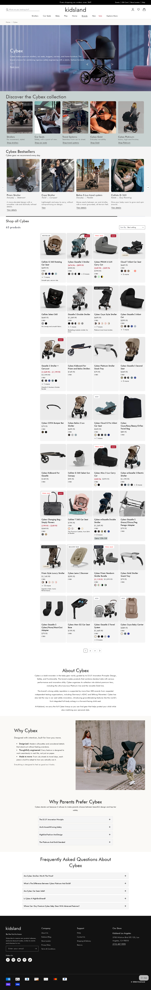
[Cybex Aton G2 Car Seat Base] (79, 609)
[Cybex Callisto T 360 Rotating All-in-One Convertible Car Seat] (79, 504)
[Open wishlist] (138, 9)
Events (117, 2)
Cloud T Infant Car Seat (131, 261)
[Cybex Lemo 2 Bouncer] (79, 557)
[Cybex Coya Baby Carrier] (132, 609)
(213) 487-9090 (119, 944)
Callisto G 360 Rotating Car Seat (52, 263)
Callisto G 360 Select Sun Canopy (79, 474)
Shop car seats (41, 143)
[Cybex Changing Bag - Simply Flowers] (53, 504)
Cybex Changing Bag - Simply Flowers (51, 521)
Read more (14, 67)
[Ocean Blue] (49, 273)
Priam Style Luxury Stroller (53, 572)
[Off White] (132, 271)
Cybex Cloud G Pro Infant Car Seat (105, 424)
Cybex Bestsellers (20, 151)
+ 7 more (98, 327)
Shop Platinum (124, 143)
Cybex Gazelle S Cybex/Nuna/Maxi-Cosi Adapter (52, 627)
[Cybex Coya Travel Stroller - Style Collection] (106, 298)
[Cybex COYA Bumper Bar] (53, 407)
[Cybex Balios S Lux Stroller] (79, 407)
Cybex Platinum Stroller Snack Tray (104, 367)
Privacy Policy (45, 945)
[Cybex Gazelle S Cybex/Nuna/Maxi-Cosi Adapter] (53, 609)
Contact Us (81, 937)
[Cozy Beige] (128, 271)
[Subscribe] (35, 948)
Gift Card (125, 2)
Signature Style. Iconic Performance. (49, 589)
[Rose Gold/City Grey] (52, 582)
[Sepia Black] (79, 528)
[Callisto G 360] (127, 175)
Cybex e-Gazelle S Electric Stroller (132, 474)
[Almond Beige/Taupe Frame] (79, 323)
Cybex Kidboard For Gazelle (51, 474)
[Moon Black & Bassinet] (56, 380)
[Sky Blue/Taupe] (52, 380)
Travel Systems (69, 136)
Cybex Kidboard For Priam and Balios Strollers (79, 367)
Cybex (43, 271)
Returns (79, 945)
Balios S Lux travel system (89, 195)
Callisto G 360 (118, 195)
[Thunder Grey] (125, 633)
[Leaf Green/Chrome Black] (105, 585)
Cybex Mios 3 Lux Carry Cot (105, 474)
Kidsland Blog (46, 937)
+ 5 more (125, 274)
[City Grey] (72, 528)
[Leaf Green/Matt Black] (102, 585)
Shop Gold (94, 143)
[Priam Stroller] (23, 175)
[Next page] (100, 650)
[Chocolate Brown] (46, 273)
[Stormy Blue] (56, 273)
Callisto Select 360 (50, 314)
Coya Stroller (48, 195)
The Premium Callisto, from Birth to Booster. (79, 532)
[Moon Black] (128, 326)
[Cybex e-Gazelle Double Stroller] (106, 504)
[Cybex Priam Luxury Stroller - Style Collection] (53, 557)
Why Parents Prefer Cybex (75, 801)
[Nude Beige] (46, 534)
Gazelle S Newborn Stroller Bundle (51, 388)
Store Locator (135, 2)
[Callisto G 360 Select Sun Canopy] (79, 457)
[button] (36, 16)
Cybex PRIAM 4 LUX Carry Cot (103, 263)
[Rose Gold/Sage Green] (108, 323)
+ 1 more (46, 277)
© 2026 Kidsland (138, 982)
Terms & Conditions (48, 949)
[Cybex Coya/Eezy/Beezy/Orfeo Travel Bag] (132, 407)
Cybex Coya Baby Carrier (132, 624)
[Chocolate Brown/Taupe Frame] (69, 274)
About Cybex (75, 670)
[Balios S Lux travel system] (92, 175)
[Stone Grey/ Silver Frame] (72, 274)
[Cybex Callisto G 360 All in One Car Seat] (53, 246)
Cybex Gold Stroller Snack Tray (129, 574)
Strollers (11, 136)
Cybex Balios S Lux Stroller (76, 424)
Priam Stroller (14, 195)
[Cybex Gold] (103, 117)
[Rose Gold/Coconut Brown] (99, 323)
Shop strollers (12, 143)
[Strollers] (20, 117)
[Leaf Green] (99, 276)
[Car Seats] (48, 117)
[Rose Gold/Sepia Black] (46, 582)
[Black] (46, 323)
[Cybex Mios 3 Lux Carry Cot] (106, 457)
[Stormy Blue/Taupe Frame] (135, 326)
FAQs (79, 933)
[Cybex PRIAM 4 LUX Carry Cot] (106, 246)
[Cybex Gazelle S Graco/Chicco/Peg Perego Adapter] (132, 504)
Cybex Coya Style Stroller (105, 314)
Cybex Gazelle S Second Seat (132, 367)
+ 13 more (46, 585)
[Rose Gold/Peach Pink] (105, 323)
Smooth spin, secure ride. (50, 280)
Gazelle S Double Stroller (79, 314)
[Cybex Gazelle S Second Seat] (132, 350)
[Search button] (7, 9)
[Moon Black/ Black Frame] (102, 636)
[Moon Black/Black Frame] (79, 274)
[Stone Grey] (72, 435)
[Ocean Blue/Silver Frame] (132, 326)
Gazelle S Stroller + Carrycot (50, 367)
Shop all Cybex (17, 221)
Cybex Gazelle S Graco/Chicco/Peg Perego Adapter (129, 522)
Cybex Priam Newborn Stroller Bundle (104, 574)
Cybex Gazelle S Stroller (78, 261)
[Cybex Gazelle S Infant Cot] (132, 298)
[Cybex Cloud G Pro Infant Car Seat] (106, 407)
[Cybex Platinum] (131, 117)
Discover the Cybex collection (36, 96)
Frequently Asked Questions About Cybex (75, 862)
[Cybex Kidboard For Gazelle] (53, 457)
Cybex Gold (96, 136)
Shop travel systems (71, 143)
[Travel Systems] (75, 117)
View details (12, 210)
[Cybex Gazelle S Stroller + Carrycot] (53, 350)
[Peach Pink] (135, 271)
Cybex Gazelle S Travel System (104, 626)
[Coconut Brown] (125, 271)
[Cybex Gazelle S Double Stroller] (79, 298)
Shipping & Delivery (84, 941)
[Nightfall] (52, 273)
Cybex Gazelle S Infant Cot (131, 315)
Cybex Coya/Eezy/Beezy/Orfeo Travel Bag (132, 425)
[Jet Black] (46, 432)
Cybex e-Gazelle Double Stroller (105, 521)
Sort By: (123, 227)
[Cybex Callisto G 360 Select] (53, 298)
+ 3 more (85, 274)
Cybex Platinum (126, 136)
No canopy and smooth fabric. (52, 326)
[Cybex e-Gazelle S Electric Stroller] (132, 457)
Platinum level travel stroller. (103, 330)
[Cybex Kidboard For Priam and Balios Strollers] (79, 350)
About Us (44, 933)
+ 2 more (125, 381)
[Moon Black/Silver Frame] (76, 274)
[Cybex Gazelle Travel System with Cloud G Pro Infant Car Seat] (106, 609)
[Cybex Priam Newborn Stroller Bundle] (106, 557)
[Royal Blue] (128, 633)
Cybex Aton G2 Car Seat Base (79, 626)
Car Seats (39, 136)
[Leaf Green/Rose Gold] (99, 585)
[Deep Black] (99, 485)
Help (143, 2)
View (44, 208)
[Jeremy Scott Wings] (102, 276)
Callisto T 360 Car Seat (78, 519)
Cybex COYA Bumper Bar (53, 422)
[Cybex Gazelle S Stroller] (79, 246)
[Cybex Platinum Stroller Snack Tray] (106, 350)
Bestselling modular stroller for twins (78, 331)
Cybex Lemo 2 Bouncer (78, 572)
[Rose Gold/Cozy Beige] (102, 323)
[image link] (13, 928)
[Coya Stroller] (58, 175)
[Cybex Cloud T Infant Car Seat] (132, 246)
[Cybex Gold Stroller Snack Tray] (132, 557)
